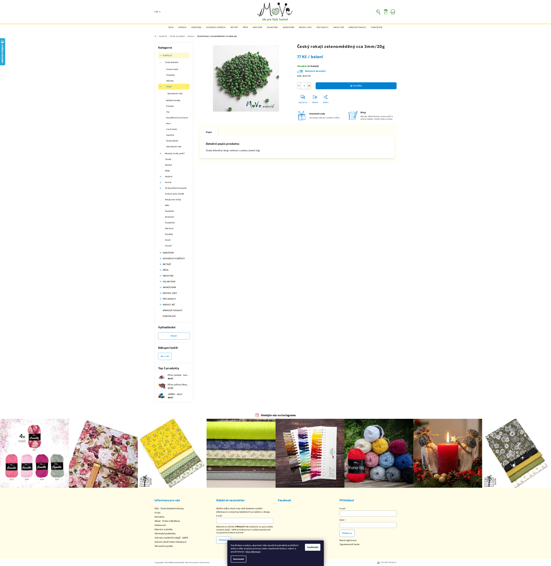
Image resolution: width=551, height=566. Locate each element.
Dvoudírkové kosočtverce (177, 117)
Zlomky (168, 159)
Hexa (168, 123)
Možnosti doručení (315, 71)
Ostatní (168, 246)
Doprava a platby (164, 529)
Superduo (170, 135)
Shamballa (169, 211)
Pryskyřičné (170, 222)
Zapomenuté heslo (350, 544)
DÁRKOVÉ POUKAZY (173, 310)
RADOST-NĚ (169, 304)
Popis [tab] (209, 132)
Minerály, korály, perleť (175, 153)
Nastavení (238, 559)
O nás (157, 512)
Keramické (169, 217)
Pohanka (170, 106)
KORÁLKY (167, 55)
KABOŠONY (168, 252)
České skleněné (171, 62)
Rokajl (169, 86)
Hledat (174, 335)
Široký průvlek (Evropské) (176, 188)
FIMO (167, 205)
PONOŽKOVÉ (169, 316)
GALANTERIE (169, 281)
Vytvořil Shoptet (388, 562)
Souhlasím (312, 547)
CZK (156, 11)
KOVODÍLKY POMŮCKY (174, 258)
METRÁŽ (167, 264)
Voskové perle (172, 69)
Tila (168, 112)
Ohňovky (170, 81)
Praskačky (170, 75)
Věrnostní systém (164, 546)
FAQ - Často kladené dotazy (169, 508)
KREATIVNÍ (168, 275)
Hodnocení (160, 525)
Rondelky (169, 234)
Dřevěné (168, 165)
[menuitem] (171, 27)
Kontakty (160, 516)
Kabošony (169, 228)
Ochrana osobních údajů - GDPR (171, 537)
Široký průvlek (172, 141)
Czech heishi (171, 129)
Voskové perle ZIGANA (174, 194)
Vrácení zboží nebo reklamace (171, 542)
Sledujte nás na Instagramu (278, 415)
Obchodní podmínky (165, 533)
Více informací (253, 551)
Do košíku (357, 85)
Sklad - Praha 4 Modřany (167, 521)
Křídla (167, 171)
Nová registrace (348, 540)
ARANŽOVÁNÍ (169, 287)
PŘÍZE (166, 270)
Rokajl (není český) (173, 199)
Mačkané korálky (173, 100)
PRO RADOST (169, 298)
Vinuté (168, 240)
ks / (165, 356)
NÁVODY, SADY (170, 293)
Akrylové (168, 176)
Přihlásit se (224, 540)
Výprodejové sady (175, 93)
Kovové (168, 182)
